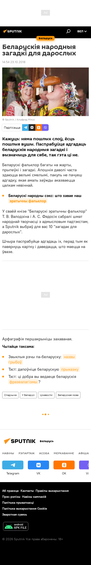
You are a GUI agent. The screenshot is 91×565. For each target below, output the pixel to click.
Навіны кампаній (34, 497)
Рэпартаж (27, 453)
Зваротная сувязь (14, 514)
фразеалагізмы (23, 381)
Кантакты (27, 491)
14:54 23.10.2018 (13, 62)
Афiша (83, 453)
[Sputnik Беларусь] (13, 33)
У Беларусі (28, 395)
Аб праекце (10, 491)
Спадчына (10, 395)
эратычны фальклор (27, 200)
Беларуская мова (68, 395)
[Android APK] (16, 527)
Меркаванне (64, 453)
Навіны (8, 453)
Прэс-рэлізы (11, 497)
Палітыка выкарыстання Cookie (24, 508)
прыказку (69, 369)
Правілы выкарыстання (52, 491)
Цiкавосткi (46, 395)
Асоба (44, 453)
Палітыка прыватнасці (18, 503)
